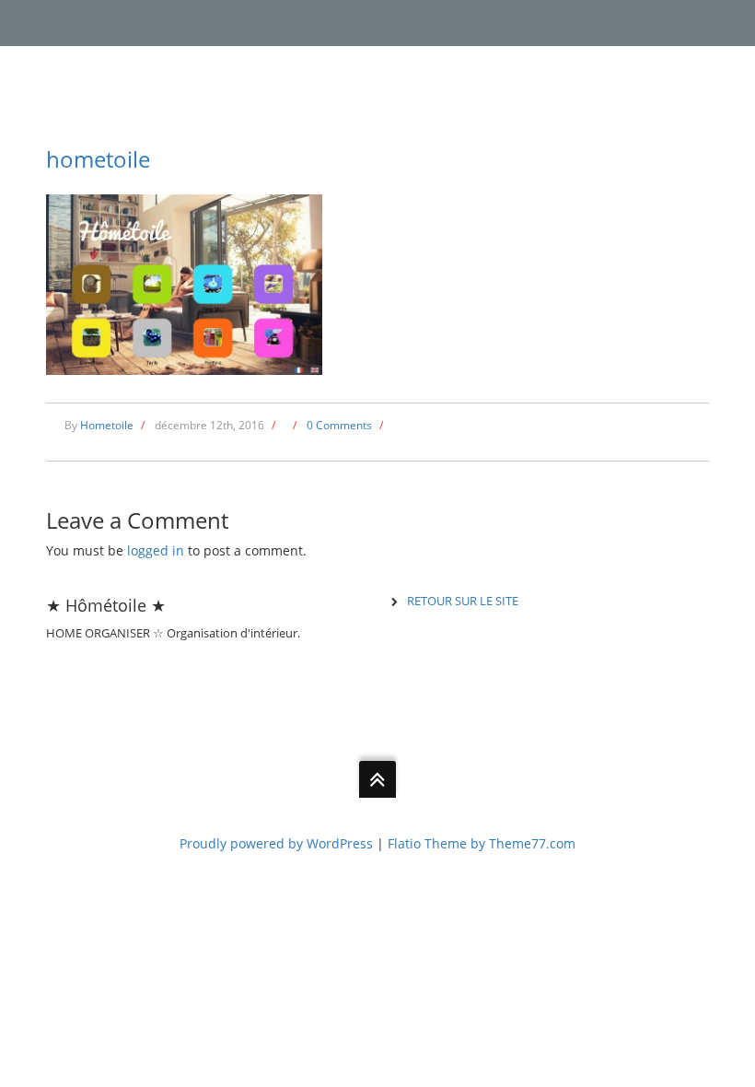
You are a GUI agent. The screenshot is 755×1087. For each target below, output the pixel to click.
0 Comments (339, 425)
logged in (155, 550)
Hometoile (107, 425)
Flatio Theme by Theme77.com (481, 843)
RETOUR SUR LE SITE (462, 600)
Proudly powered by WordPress (276, 843)
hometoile (98, 159)
